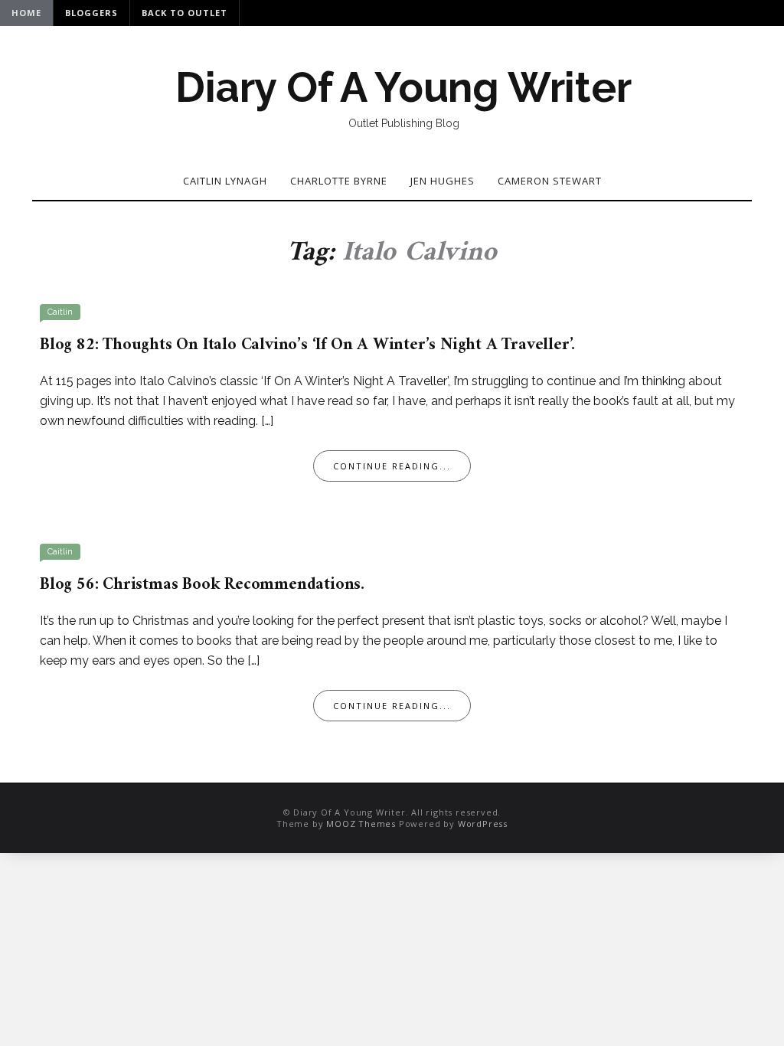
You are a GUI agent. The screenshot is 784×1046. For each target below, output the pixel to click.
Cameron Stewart (550, 181)
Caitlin (60, 312)
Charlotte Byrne (338, 181)
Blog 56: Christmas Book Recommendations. (202, 585)
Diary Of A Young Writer (403, 87)
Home (26, 12)
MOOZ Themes (361, 823)
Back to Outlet (184, 12)
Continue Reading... (392, 466)
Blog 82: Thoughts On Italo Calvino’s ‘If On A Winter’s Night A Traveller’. (307, 345)
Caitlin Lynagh (225, 181)
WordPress (483, 823)
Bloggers (91, 12)
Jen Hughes (442, 181)
